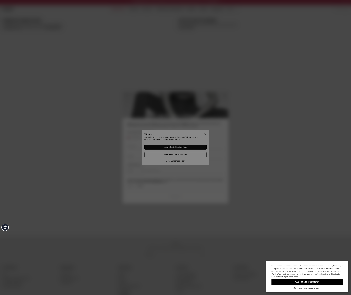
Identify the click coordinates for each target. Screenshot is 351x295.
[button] (307, 288)
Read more (293, 276)
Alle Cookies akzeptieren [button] (307, 282)
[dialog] (307, 276)
